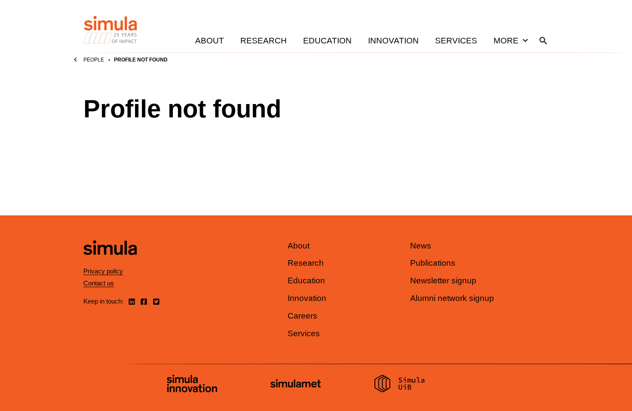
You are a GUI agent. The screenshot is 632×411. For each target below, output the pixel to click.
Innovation (393, 40)
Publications (432, 262)
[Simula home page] (110, 262)
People (93, 59)
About (209, 40)
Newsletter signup (443, 280)
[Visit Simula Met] (295, 384)
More (506, 40)
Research (263, 40)
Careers (302, 315)
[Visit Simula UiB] (399, 385)
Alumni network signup (452, 298)
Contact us (98, 283)
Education (327, 40)
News (420, 245)
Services (456, 40)
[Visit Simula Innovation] (192, 384)
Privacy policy (103, 271)
